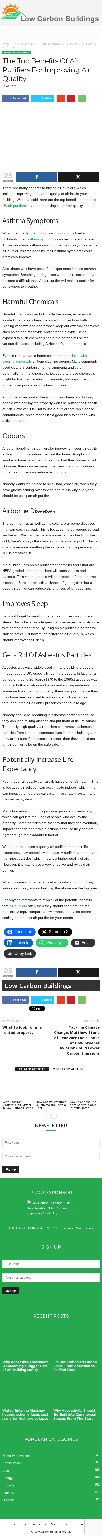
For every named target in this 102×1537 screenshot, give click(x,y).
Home (5, 43)
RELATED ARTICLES (32, 1069)
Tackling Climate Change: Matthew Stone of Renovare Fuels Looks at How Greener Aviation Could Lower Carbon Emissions (77, 1040)
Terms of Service (83, 1524)
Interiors (8, 1493)
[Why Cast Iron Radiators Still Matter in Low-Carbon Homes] (17, 1088)
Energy (7, 1478)
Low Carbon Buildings (38, 985)
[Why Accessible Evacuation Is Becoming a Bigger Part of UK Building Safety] (25, 1344)
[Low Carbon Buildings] (51, 13)
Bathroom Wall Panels (77, 1228)
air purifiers (18, 906)
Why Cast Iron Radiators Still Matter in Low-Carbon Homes (17, 1105)
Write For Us (59, 1524)
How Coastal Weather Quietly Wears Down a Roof (51, 1105)
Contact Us (38, 1524)
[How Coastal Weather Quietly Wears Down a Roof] (51, 1088)
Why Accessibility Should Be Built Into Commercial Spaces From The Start (74, 1414)
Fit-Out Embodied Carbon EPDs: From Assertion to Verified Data (75, 1366)
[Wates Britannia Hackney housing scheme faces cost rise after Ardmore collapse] (25, 1392)
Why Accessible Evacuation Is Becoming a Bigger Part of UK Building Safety (25, 1366)
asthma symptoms (41, 239)
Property (8, 1485)
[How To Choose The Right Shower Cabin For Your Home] (84, 1088)
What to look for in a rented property (22, 1030)
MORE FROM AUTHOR (68, 1069)
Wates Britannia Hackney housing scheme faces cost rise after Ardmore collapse (25, 1414)
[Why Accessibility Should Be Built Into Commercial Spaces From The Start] (76, 1392)
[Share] (36, 177)
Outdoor (8, 1500)
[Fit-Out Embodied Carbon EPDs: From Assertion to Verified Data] (76, 1344)
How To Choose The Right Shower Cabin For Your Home (82, 1105)
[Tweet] (78, 177)
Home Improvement (26, 43)
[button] (94, 32)
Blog (5, 1470)
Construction (11, 1463)
